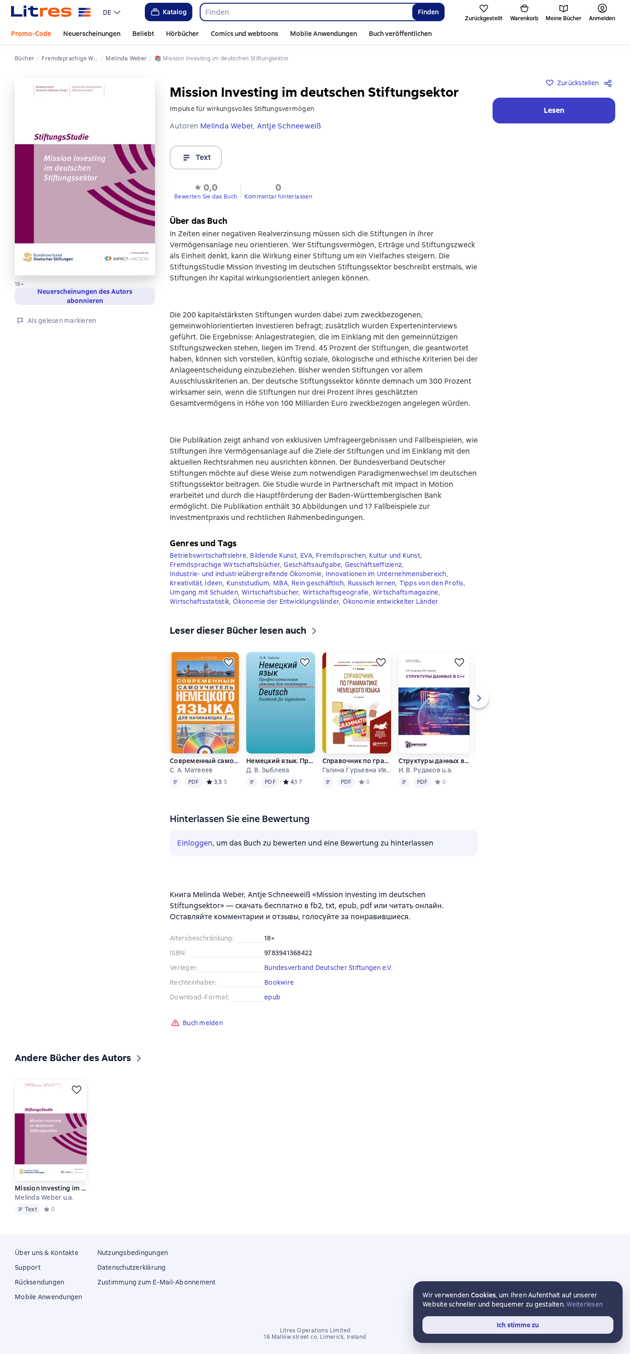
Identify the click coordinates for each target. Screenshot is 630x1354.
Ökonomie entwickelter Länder (390, 601)
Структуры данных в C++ (434, 761)
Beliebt (143, 33)
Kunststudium (247, 583)
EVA (306, 555)
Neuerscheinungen (91, 33)
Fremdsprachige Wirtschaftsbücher (225, 564)
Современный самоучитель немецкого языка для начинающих (204, 761)
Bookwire (279, 982)
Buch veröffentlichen (400, 33)
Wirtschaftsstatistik (199, 601)
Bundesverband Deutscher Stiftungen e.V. (328, 967)
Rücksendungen (39, 1282)
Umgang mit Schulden (204, 592)
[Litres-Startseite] (51, 12)
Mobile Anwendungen (323, 33)
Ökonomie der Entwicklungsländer (286, 601)
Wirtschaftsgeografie (336, 592)
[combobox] (306, 12)
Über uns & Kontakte (46, 1253)
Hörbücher (182, 33)
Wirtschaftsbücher (270, 592)
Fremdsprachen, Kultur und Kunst (368, 555)
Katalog (175, 12)
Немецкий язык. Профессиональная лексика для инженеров (280, 761)
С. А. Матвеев (191, 770)
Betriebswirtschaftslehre (208, 555)
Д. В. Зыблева (267, 770)
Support (28, 1267)
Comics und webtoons (244, 33)
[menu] (112, 12)
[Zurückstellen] (228, 662)
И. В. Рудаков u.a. (425, 770)
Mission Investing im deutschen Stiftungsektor (51, 1188)
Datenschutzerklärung (131, 1267)
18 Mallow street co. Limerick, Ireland (315, 1337)
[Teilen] (609, 83)
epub (272, 997)
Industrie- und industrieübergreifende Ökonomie (246, 574)
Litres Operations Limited (315, 1330)
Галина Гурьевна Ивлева (356, 770)
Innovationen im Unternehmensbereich (386, 574)
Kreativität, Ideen (196, 583)
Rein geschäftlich (317, 583)
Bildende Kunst (273, 555)
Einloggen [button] (195, 843)
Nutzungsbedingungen (132, 1253)
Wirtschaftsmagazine (406, 592)
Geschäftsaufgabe (312, 564)
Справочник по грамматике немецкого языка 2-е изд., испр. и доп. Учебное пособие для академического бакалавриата (356, 761)
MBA (280, 583)
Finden (428, 12)
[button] (205, 190)
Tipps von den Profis (431, 583)
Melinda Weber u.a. (44, 1197)
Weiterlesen (584, 1304)
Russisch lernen (372, 583)
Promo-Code (31, 33)
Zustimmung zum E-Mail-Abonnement (156, 1282)
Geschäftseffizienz (373, 564)
